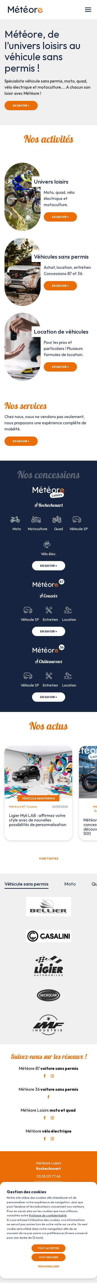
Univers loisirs (51, 181)
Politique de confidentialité (48, 1215)
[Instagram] (52, 1076)
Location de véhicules (61, 331)
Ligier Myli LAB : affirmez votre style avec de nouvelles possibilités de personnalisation (37, 820)
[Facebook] (44, 1076)
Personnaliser (48, 1266)
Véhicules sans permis (61, 256)
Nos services (26, 406)
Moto (70, 884)
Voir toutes (48, 858)
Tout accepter (48, 1248)
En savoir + (21, 105)
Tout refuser (48, 1257)
